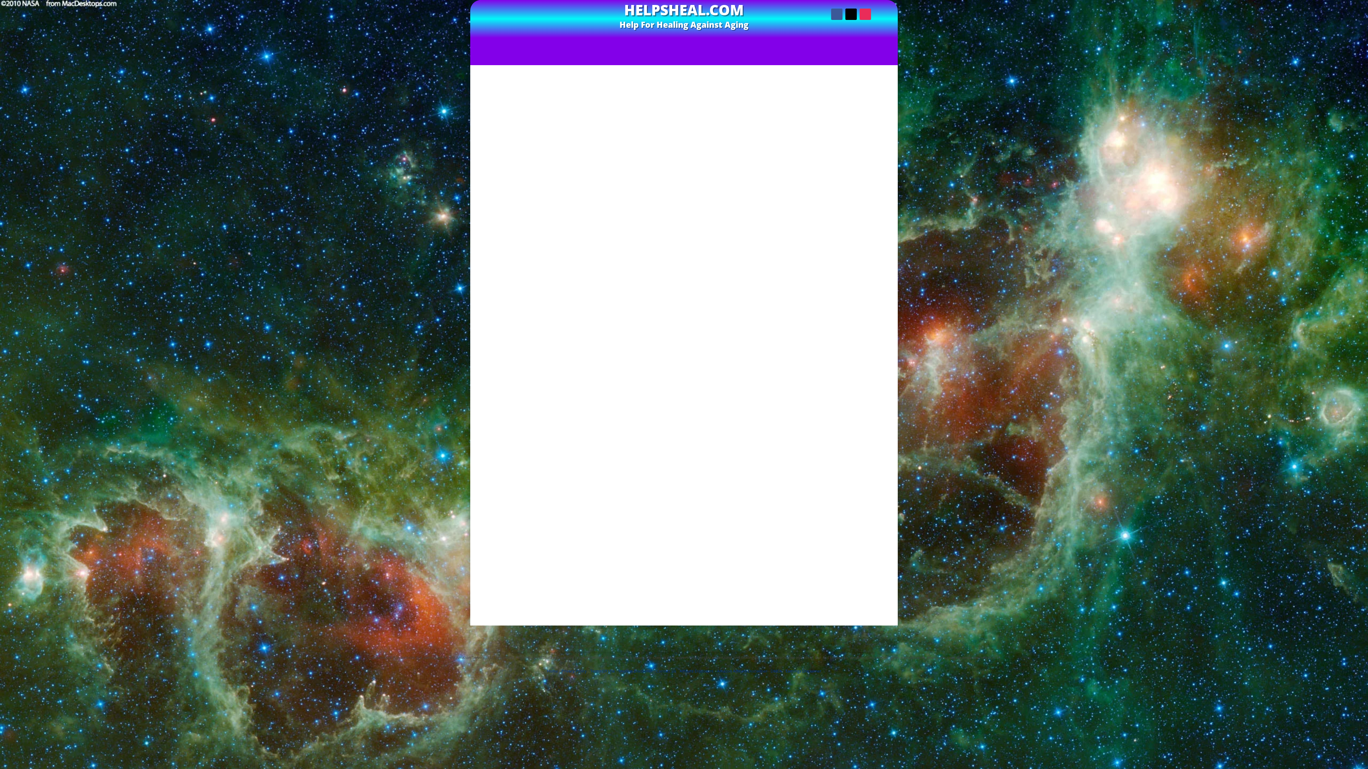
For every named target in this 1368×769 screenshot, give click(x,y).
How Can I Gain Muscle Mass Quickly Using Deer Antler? (852, 160)
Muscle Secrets (852, 291)
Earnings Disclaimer (724, 629)
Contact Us (747, 41)
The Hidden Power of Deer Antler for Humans (562, 55)
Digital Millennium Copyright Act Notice (684, 639)
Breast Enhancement (852, 243)
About (781, 41)
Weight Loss (852, 332)
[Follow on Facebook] (837, 14)
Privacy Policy (604, 629)
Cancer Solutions (853, 250)
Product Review (567, 565)
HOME (575, 41)
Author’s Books (652, 41)
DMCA (776, 671)
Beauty (852, 222)
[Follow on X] (851, 14)
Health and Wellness (852, 277)
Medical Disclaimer (777, 629)
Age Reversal (852, 208)
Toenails (852, 311)
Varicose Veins (852, 325)
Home (552, 671)
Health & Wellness (852, 270)
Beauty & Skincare (852, 229)
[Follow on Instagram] (865, 14)
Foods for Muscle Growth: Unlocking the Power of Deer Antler (853, 146)
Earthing (852, 256)
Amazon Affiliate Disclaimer (660, 629)
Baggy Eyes (852, 216)
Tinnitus (852, 304)
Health (852, 263)
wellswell (496, 565)
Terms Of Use (565, 629)
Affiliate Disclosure (829, 629)
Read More (625, 256)
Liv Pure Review (625, 211)
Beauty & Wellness (852, 236)
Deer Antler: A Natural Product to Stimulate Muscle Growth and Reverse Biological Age (771, 55)
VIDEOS (603, 41)
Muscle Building (852, 284)
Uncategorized (852, 318)
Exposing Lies (703, 41)
